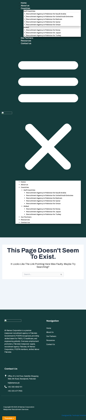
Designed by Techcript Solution (74, 415)
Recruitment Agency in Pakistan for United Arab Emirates (49, 16)
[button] (48, 114)
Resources (26, 41)
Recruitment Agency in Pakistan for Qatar (43, 22)
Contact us (26, 43)
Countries (25, 8)
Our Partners (27, 38)
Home (24, 3)
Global (26, 27)
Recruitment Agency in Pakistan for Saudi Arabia (46, 14)
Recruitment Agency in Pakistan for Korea (43, 30)
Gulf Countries (29, 11)
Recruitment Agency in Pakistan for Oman (43, 25)
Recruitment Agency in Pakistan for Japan (43, 33)
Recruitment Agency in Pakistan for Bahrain (44, 19)
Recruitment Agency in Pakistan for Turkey (43, 35)
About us (25, 5)
